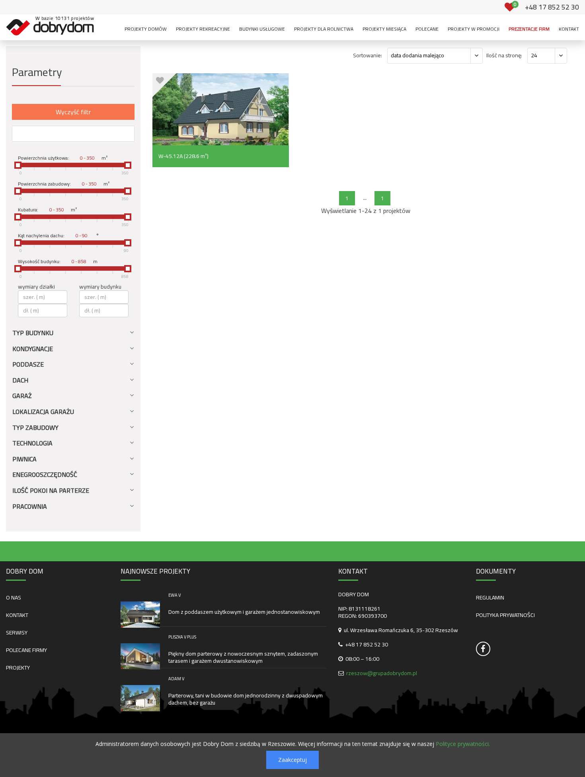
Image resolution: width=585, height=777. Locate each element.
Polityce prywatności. (463, 744)
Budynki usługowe (262, 28)
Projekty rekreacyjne (203, 28)
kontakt (17, 615)
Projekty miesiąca (384, 28)
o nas (13, 597)
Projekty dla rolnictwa (323, 28)
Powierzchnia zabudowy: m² (63, 184)
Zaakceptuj (292, 759)
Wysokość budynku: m (58, 262)
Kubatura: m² (47, 210)
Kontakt (569, 28)
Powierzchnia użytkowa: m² (62, 158)
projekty (18, 667)
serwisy (16, 632)
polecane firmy (26, 650)
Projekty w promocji (473, 28)
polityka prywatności (505, 615)
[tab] (73, 336)
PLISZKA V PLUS (182, 637)
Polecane (427, 28)
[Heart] (160, 80)
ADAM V (176, 679)
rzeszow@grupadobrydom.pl (381, 673)
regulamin (490, 597)
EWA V (174, 595)
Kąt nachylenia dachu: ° (58, 236)
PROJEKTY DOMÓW (146, 28)
